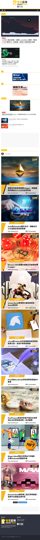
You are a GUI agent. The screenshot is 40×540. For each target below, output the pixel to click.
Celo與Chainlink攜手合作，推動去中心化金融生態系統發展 (18, 119)
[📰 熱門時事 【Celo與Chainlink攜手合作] (20, 214)
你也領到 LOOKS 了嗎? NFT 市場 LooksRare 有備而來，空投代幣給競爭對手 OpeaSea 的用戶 (10, 62)
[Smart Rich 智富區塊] (2, 10)
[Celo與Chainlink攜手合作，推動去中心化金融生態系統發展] (4, 118)
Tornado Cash (27, 43)
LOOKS (15, 43)
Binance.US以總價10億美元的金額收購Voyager (16, 124)
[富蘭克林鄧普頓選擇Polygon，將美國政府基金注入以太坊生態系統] (20, 100)
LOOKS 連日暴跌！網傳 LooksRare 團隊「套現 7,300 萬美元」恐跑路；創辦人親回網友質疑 (19, 41)
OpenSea (23, 43)
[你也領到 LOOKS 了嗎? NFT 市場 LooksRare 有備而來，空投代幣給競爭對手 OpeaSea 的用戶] (10, 48)
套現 (30, 43)
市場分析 (3, 59)
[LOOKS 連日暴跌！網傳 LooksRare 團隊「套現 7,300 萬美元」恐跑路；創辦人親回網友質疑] (20, 16)
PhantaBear (12, 66)
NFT (20, 43)
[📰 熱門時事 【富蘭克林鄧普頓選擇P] (20, 175)
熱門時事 (3, 38)
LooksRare (18, 43)
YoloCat (15, 66)
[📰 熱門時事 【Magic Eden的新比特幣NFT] (20, 443)
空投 (17, 66)
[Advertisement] (20, 140)
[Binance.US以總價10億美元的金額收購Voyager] (4, 124)
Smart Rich (11, 43)
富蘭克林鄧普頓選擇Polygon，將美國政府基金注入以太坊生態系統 (19, 114)
